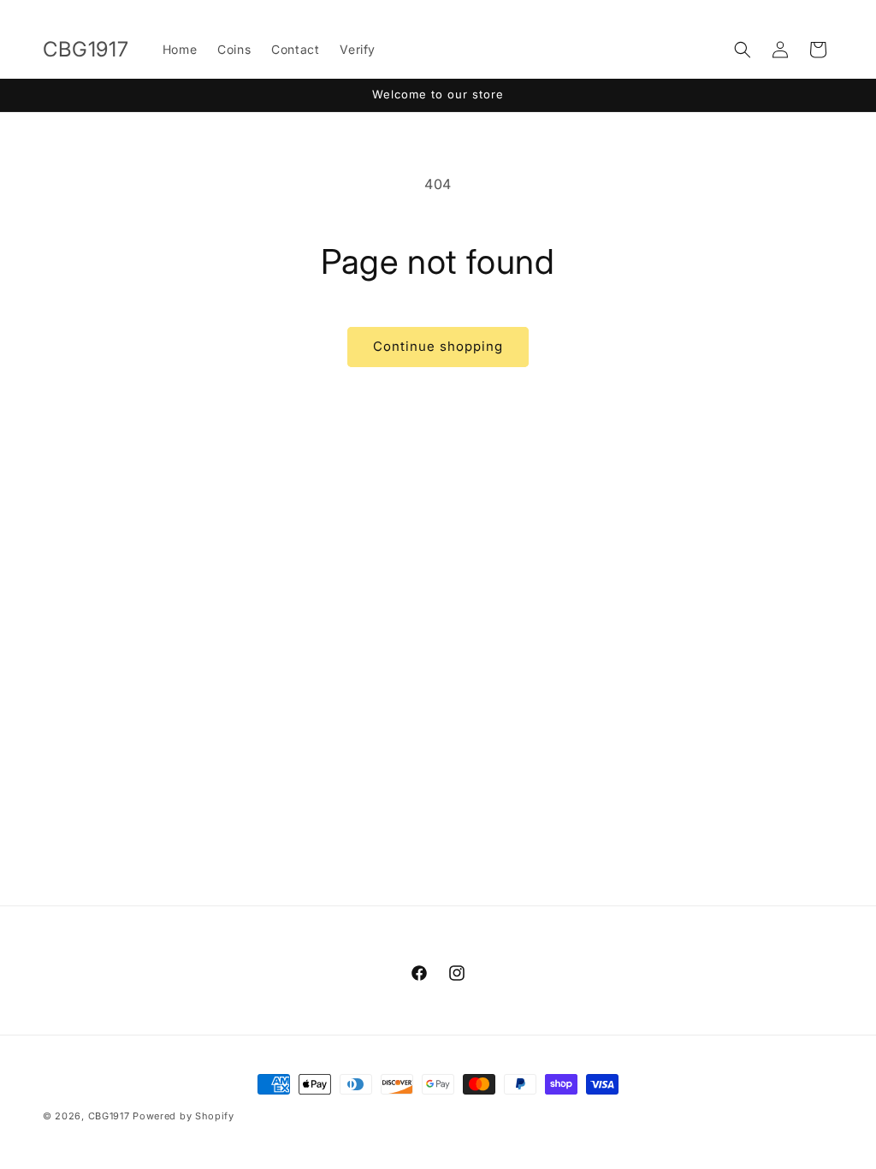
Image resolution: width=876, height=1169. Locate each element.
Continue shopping (438, 346)
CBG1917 (109, 1116)
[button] (742, 49)
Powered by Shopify (183, 1116)
